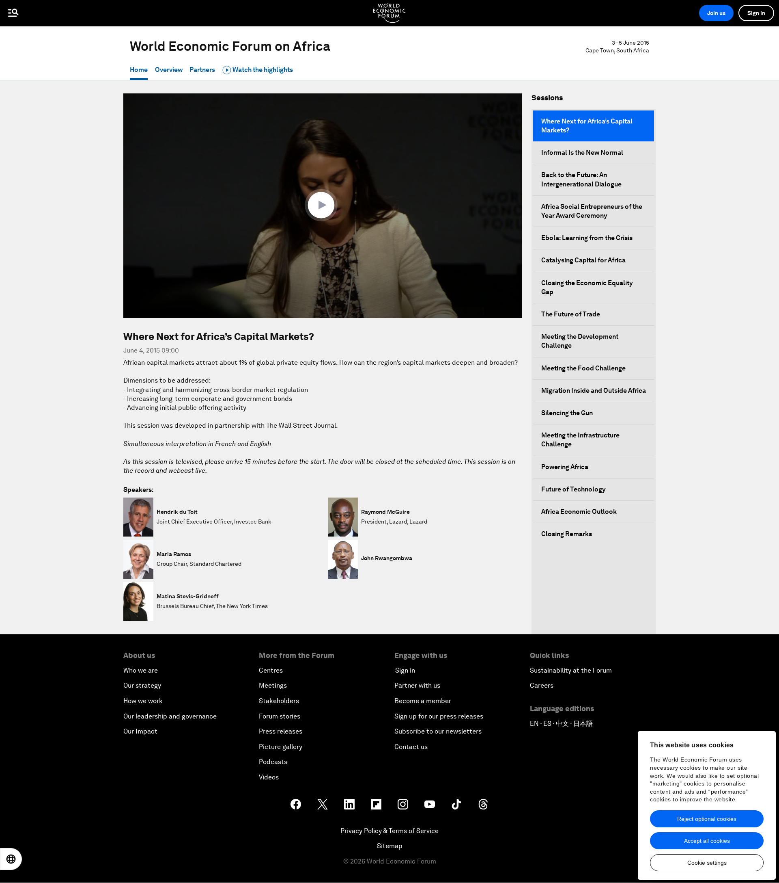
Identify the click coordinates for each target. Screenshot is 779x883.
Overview (169, 70)
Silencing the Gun (567, 413)
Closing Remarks (566, 534)
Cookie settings (707, 862)
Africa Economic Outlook (579, 511)
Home (139, 70)
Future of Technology (573, 489)
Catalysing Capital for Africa (583, 260)
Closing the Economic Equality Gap (587, 287)
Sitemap (389, 846)
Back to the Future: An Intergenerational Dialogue (581, 179)
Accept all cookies (707, 841)
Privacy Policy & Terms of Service (389, 831)
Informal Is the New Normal (582, 152)
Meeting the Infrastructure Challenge (580, 439)
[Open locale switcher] (11, 859)
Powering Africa (564, 467)
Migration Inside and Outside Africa (593, 390)
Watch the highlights (262, 70)
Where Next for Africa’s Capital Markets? (587, 125)
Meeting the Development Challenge (579, 341)
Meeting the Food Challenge (583, 368)
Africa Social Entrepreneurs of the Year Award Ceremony (591, 211)
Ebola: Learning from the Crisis (587, 238)
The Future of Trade (570, 314)
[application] (322, 205)
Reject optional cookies (706, 819)
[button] (323, 205)
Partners (202, 70)
